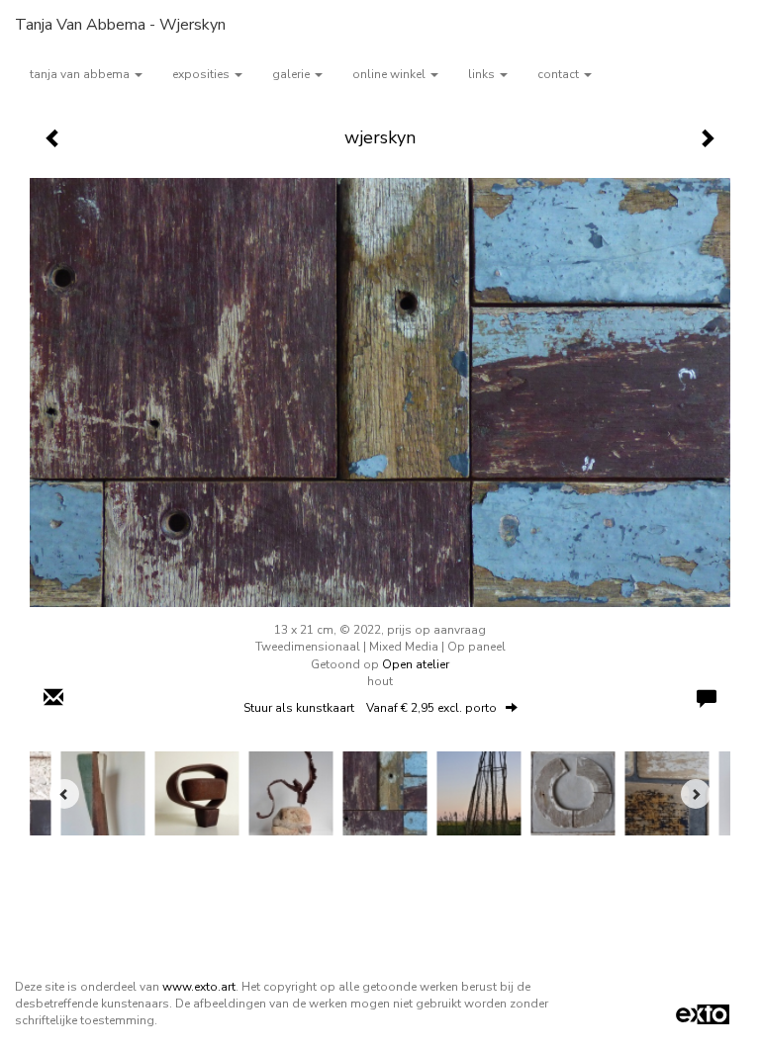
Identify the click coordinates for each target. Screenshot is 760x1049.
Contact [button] (559, 74)
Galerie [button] (292, 74)
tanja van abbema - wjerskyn (120, 25)
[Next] (696, 794)
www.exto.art (199, 987)
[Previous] (64, 794)
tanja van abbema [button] (81, 74)
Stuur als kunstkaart (370, 708)
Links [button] (483, 74)
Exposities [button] (202, 74)
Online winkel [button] (390, 74)
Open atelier (415, 664)
